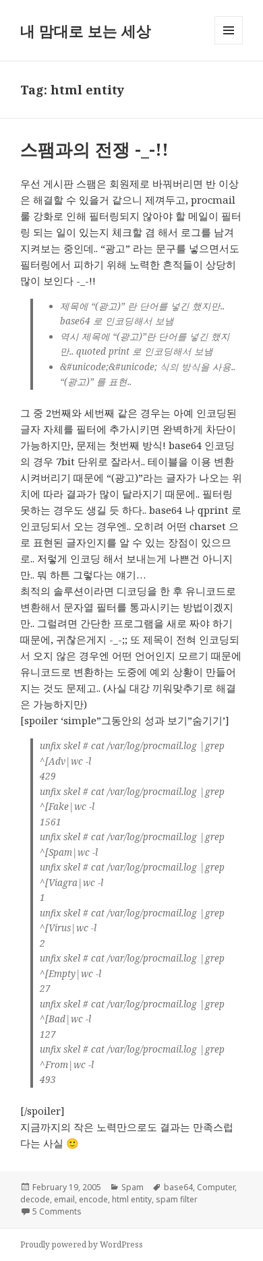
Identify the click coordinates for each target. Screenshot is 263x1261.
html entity (132, 1199)
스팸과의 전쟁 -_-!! (94, 149)
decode (35, 1199)
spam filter (177, 1199)
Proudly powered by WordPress (81, 1244)
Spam (132, 1187)
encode (93, 1199)
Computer (216, 1187)
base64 (178, 1187)
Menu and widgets (229, 44)
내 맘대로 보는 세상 (85, 30)
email (64, 1199)
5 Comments (57, 1211)
